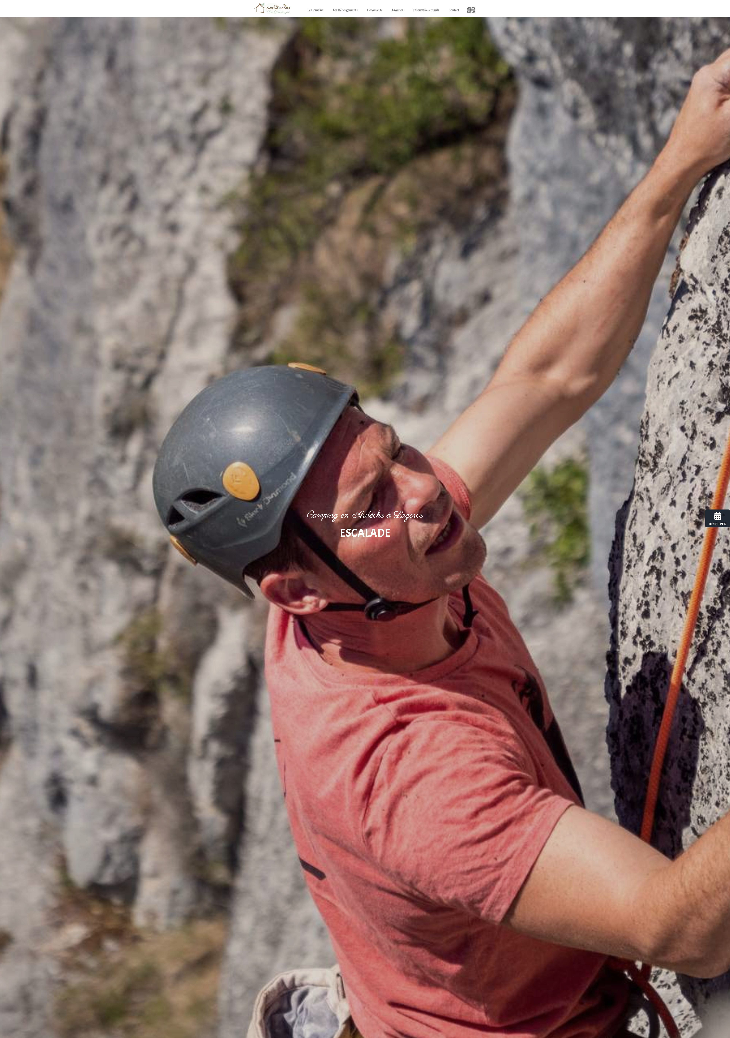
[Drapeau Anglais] (471, 9)
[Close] (723, 515)
